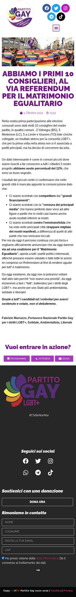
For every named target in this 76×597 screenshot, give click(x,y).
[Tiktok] (61, 16)
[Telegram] (51, 16)
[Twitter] (56, 8)
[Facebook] (46, 8)
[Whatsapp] (25, 472)
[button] (56, 28)
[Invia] (38, 570)
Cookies (56, 590)
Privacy (68, 590)
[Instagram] (65, 8)
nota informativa (47, 558)
